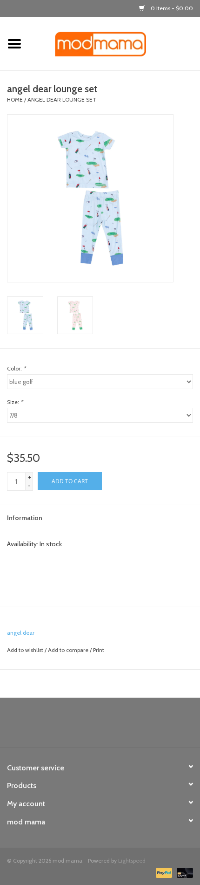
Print (98, 649)
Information (24, 518)
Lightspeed (132, 860)
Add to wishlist (25, 649)
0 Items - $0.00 (171, 8)
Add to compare (69, 649)
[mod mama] (114, 43)
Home (15, 99)
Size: (15, 401)
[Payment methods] (163, 872)
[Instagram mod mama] (116, 726)
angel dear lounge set (61, 99)
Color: (16, 368)
